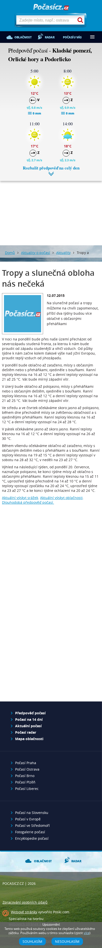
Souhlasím (32, 941)
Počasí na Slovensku (31, 812)
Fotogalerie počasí (30, 832)
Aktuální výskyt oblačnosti (61, 497)
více (86, 933)
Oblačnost (22, 37)
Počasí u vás (72, 37)
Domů (10, 252)
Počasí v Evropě (28, 819)
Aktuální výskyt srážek (20, 497)
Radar (49, 37)
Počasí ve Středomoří (32, 825)
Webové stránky (24, 912)
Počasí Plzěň (25, 782)
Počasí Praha (25, 762)
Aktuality (63, 252)
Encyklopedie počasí (32, 838)
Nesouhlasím (67, 941)
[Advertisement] (51, 209)
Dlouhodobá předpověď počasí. (28, 502)
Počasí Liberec (27, 788)
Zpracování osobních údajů (25, 902)
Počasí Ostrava (27, 769)
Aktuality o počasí (35, 252)
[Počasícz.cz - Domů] (51, 7)
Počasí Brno (24, 775)
